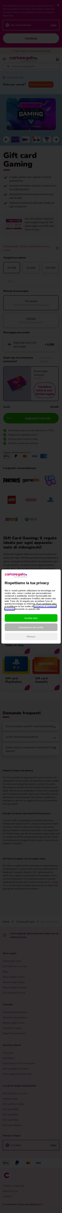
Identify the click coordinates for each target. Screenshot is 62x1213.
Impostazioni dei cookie (31, 627)
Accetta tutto (31, 618)
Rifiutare (31, 636)
